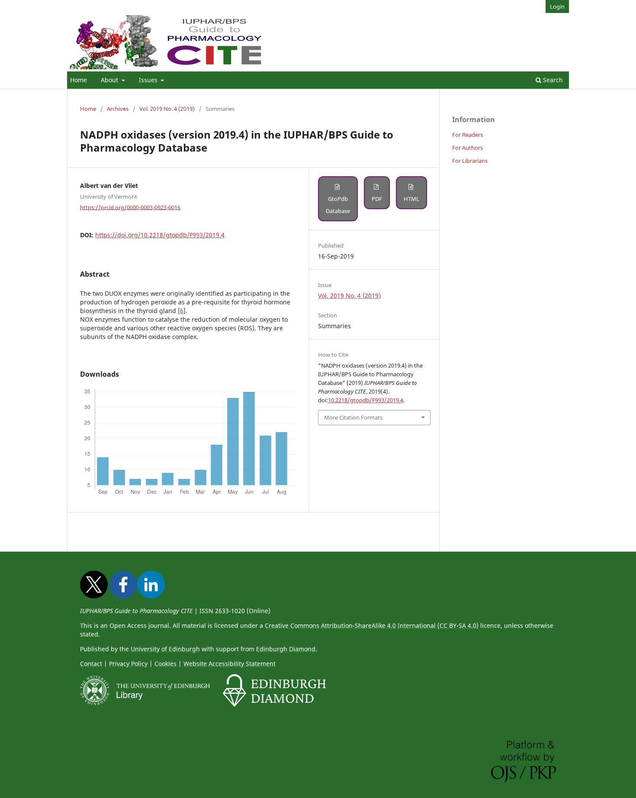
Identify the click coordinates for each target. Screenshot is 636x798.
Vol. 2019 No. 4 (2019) (167, 109)
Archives (117, 109)
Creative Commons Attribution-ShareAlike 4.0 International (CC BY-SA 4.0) (372, 625)
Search (552, 80)
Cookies (165, 663)
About (110, 80)
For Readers (467, 135)
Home (78, 80)
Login (557, 6)
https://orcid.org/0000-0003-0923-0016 (130, 207)
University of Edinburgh (165, 649)
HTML (411, 199)
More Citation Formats (353, 417)
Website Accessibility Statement (229, 663)
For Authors (467, 148)
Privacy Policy (128, 663)
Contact (91, 663)
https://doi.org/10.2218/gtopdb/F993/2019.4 (160, 235)
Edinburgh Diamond (285, 649)
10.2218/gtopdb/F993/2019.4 (365, 400)
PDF (377, 199)
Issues (149, 80)
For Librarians (470, 161)
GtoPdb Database (338, 205)
